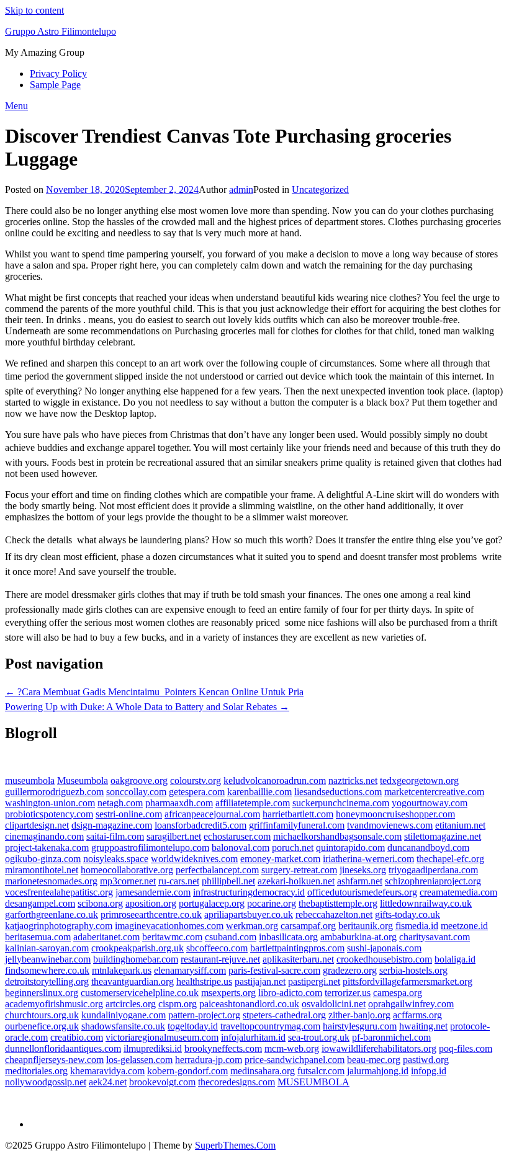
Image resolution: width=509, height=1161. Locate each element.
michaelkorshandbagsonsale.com (337, 836)
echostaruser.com (237, 836)
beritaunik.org (365, 925)
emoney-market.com (280, 858)
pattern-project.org (204, 1015)
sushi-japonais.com (384, 948)
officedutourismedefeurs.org (362, 892)
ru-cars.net (178, 881)
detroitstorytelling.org (47, 981)
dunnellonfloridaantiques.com (63, 1048)
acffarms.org (417, 1015)
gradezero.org (350, 970)
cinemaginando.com (44, 836)
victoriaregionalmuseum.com (162, 1037)
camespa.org (397, 992)
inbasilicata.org (288, 937)
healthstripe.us (204, 981)
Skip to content (34, 10)
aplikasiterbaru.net (298, 959)
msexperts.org (228, 992)
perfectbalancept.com (217, 870)
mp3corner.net (128, 881)
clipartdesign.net (37, 825)
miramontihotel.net (41, 870)
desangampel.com (40, 903)
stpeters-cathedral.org (284, 1015)
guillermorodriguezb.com (54, 791)
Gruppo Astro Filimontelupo (60, 31)
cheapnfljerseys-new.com (54, 1059)
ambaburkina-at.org (358, 937)
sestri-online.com (129, 814)
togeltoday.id (193, 1026)
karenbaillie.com (259, 791)
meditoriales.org (36, 1070)
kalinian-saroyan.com (47, 948)
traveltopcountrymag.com (270, 1026)
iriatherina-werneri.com (368, 858)
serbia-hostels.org (413, 970)
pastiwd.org (426, 1059)
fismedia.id (416, 925)
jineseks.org (363, 870)
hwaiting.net (423, 1026)
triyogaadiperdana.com (433, 870)
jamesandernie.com (153, 892)
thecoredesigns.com (236, 1082)
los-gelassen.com (139, 1059)
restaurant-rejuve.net (220, 959)
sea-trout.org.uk (318, 1037)
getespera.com (197, 791)
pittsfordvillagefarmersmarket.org (407, 981)
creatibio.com (76, 1037)
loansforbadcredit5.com (200, 825)
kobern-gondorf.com (187, 1070)
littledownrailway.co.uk (426, 903)
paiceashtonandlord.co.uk (249, 1004)
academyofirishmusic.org (54, 1004)
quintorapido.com (350, 847)
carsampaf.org (308, 925)
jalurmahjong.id (377, 1070)
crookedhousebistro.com (384, 959)
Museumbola (82, 780)
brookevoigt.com (162, 1082)
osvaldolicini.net (334, 1004)
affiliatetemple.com (252, 803)
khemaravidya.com (107, 1070)
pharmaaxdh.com (179, 803)
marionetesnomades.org (51, 881)
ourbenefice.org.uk (42, 1026)
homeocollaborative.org (127, 870)
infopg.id (428, 1070)
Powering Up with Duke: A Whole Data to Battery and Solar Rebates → (147, 706)
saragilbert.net (173, 836)
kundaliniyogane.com (123, 1015)
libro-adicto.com (290, 992)
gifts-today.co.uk (407, 914)
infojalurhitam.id (253, 1037)
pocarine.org (271, 903)
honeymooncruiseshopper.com (395, 814)
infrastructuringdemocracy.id (249, 892)
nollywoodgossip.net (45, 1082)
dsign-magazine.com (111, 825)
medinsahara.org (262, 1070)
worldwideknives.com (194, 858)
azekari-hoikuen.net (296, 881)
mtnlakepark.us (121, 970)
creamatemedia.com (458, 892)
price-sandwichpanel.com (295, 1059)
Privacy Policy (58, 73)
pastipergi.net (314, 981)
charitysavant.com (434, 937)
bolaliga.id (455, 959)
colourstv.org (195, 780)
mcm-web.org (291, 1048)
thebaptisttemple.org (338, 903)
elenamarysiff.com (190, 970)
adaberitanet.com (106, 937)
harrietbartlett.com (298, 814)
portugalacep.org (212, 903)
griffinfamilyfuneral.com (297, 825)
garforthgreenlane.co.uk (51, 914)
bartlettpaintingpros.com (297, 948)
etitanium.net (460, 825)
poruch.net (292, 847)
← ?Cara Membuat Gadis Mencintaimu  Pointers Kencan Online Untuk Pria (154, 692)
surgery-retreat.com (299, 870)
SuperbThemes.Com (235, 1145)
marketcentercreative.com (434, 791)
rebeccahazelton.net (333, 914)
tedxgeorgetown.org (419, 780)
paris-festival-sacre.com (274, 970)
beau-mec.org (373, 1059)
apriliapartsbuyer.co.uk (248, 914)
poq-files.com (465, 1048)
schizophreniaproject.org (433, 881)
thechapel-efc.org (450, 858)
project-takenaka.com (47, 847)
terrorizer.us (348, 992)
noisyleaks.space (115, 858)
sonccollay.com (136, 791)
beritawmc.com (172, 937)
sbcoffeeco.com (217, 948)
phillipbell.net (228, 881)
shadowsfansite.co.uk (123, 1026)
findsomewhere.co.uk (47, 970)
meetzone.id (464, 925)
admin (241, 189)
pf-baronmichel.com (391, 1037)
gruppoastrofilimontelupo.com (150, 847)
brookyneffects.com (223, 1048)
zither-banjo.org (359, 1015)
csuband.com (230, 937)
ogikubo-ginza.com (43, 858)
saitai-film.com (115, 836)
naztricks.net (352, 780)
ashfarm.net (359, 881)
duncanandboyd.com (428, 847)
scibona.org (100, 903)
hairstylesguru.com (360, 1026)
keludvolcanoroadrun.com (274, 780)
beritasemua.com (38, 937)
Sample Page (55, 84)
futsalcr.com (321, 1070)
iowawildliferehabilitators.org (379, 1048)
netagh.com (120, 803)
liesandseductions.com (338, 791)
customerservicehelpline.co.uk (140, 992)
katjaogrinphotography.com (58, 925)
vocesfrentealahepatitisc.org (59, 892)
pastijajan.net (260, 981)
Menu (16, 105)
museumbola (30, 780)
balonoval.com (240, 847)
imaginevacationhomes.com (169, 925)
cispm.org (177, 1004)
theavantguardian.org (132, 981)
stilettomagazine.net (442, 836)
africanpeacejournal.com (212, 814)
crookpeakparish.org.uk (137, 948)
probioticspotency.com (49, 814)
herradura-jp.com (208, 1059)
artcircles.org (131, 1004)
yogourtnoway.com (429, 803)
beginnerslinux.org (41, 992)
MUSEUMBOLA (313, 1082)
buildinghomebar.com (135, 959)
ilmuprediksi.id (153, 1048)
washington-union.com (50, 803)
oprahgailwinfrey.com (411, 1004)
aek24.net (108, 1082)
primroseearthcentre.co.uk (151, 914)
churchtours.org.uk (42, 1015)
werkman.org (252, 925)
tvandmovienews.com (390, 825)
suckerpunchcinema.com (340, 803)
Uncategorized (320, 189)
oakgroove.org (139, 780)
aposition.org (150, 903)
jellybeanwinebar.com (48, 959)
